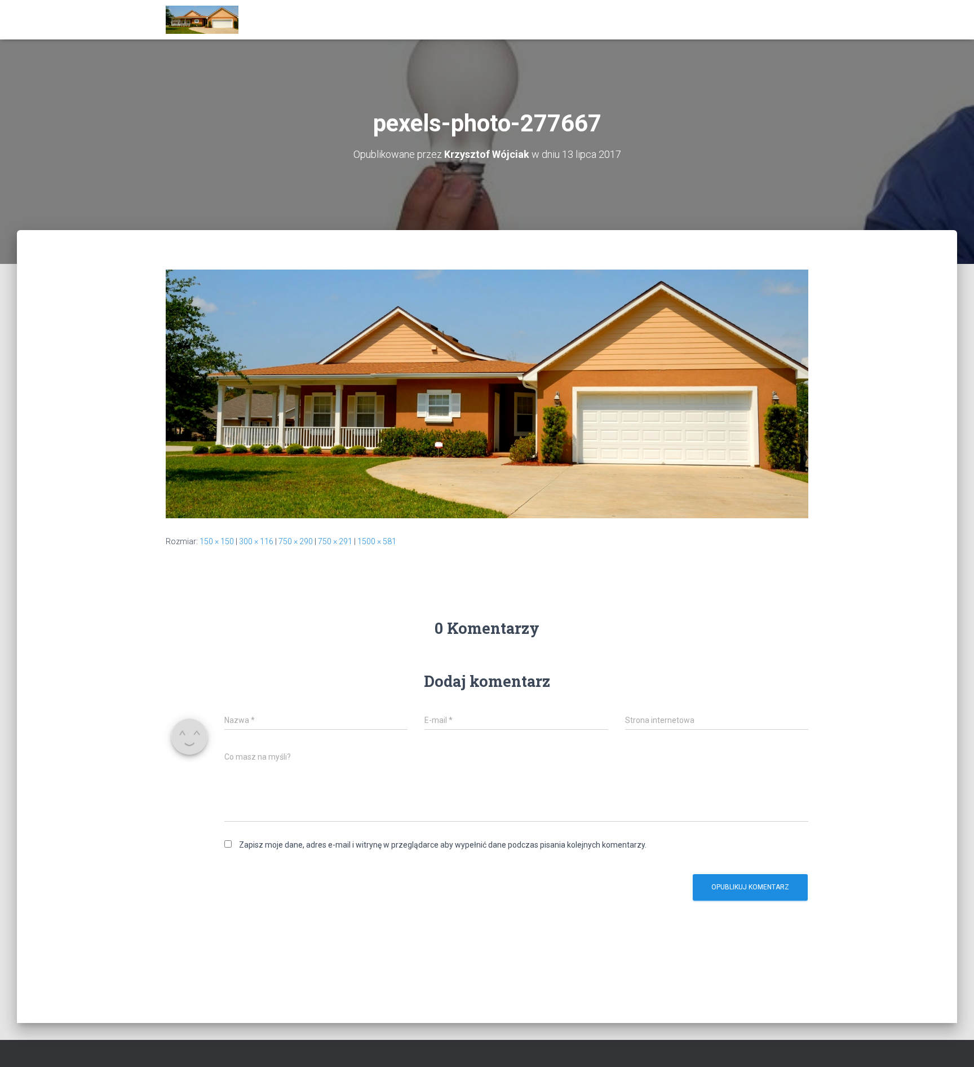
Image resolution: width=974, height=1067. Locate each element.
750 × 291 (335, 541)
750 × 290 (295, 541)
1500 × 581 (376, 541)
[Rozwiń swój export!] (202, 20)
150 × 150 (217, 541)
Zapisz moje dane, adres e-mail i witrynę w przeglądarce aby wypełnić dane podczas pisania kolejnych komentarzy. (443, 844)
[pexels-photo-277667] (487, 393)
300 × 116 (256, 541)
